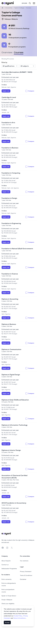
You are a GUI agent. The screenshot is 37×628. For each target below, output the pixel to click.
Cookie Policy (18, 616)
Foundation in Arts (8, 122)
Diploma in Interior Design (11, 450)
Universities (8, 8)
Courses (28, 8)
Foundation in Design (9, 198)
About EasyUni (6, 561)
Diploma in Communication (11, 349)
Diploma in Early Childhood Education (15, 400)
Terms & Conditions (19, 618)
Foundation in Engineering (11, 223)
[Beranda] (2, 8)
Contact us (5, 564)
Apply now (6, 91)
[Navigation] (33, 3)
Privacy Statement (25, 571)
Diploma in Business (9, 324)
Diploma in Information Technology (14, 425)
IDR (24, 3)
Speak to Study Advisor (9, 596)
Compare (31, 91)
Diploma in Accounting (10, 299)
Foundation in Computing (11, 173)
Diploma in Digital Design (11, 375)
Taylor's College (19, 8)
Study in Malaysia (7, 599)
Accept (7, 622)
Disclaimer (23, 579)
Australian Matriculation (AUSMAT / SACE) (17, 72)
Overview (7, 52)
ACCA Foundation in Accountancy (14, 503)
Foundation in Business (10, 148)
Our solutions (24, 561)
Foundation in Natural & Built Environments (17, 249)
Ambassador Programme (9, 568)
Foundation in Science (10, 274)
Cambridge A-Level (9, 97)
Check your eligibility (8, 603)
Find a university (6, 579)
